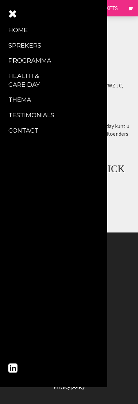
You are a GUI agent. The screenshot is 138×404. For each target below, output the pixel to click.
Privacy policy (69, 386)
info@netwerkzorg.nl (82, 141)
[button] (13, 8)
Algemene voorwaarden (69, 379)
